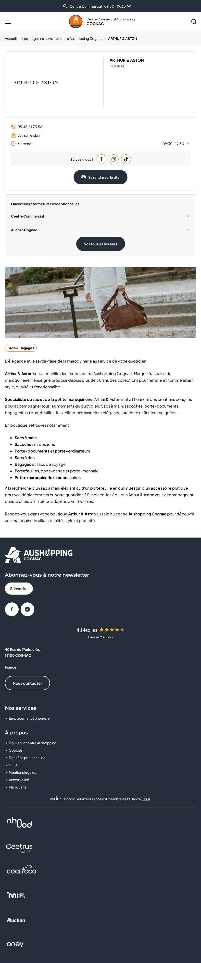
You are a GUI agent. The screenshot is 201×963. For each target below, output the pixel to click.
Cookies (16, 750)
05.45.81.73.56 (29, 126)
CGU (13, 765)
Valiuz (145, 799)
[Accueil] (76, 22)
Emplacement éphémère (29, 718)
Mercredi (100, 143)
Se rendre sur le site (104, 177)
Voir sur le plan (28, 135)
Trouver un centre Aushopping (32, 743)
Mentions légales (22, 772)
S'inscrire (19, 588)
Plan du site (18, 787)
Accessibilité (19, 779)
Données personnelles (27, 757)
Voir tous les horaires (100, 244)
